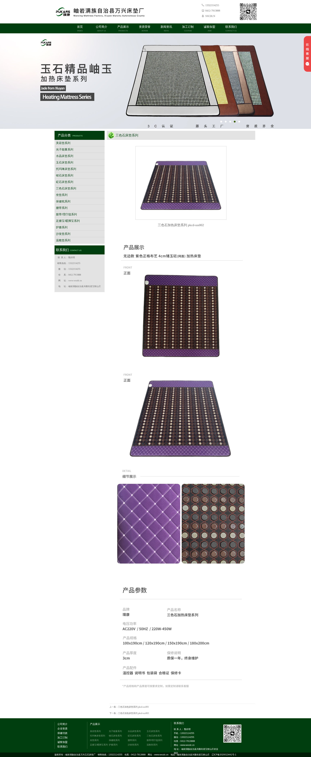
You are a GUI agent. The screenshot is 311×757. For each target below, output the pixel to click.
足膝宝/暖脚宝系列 (68, 220)
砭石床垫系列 (64, 181)
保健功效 (62, 733)
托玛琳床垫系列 (66, 168)
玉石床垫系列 (64, 162)
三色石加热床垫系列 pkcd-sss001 (133, 707)
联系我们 (231, 28)
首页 (80, 28)
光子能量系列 (64, 149)
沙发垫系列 (63, 233)
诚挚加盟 (209, 28)
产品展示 (123, 28)
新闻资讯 (166, 28)
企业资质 (62, 728)
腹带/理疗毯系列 (66, 214)
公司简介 (101, 28)
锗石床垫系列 (64, 175)
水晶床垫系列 (64, 155)
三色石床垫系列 (66, 188)
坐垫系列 (61, 194)
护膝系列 (61, 227)
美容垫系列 (63, 143)
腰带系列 (61, 207)
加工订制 (188, 28)
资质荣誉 (144, 28)
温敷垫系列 (63, 240)
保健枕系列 (63, 201)
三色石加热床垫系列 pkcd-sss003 (133, 713)
